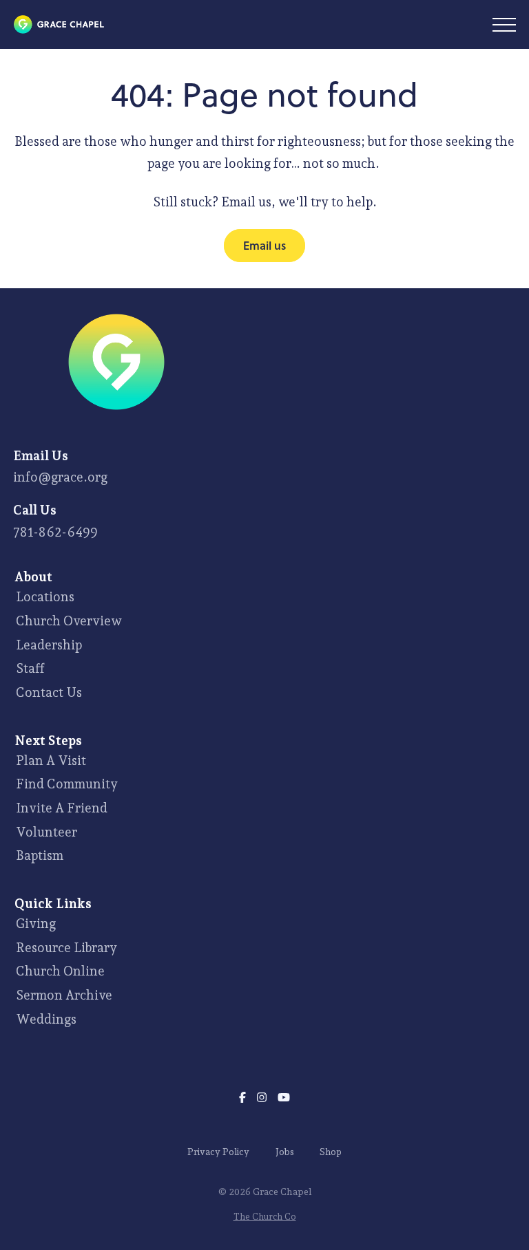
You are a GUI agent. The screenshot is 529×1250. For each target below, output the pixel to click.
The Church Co (265, 1216)
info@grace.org (60, 476)
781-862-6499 (55, 531)
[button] (504, 24)
